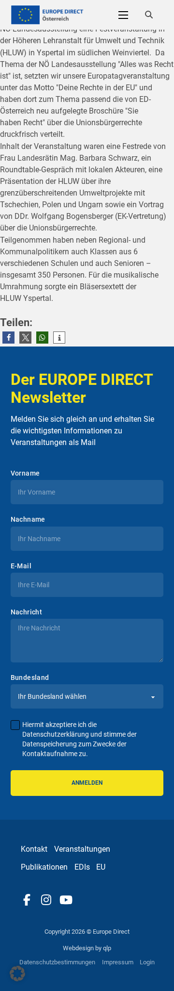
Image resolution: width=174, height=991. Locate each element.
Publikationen (44, 867)
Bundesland (30, 677)
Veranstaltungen (82, 849)
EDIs (82, 867)
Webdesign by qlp (87, 948)
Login (147, 962)
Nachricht (27, 612)
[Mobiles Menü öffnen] (123, 15)
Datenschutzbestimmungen (57, 962)
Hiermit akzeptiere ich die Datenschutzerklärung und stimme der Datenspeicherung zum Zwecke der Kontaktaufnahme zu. (79, 739)
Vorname (25, 473)
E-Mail (21, 565)
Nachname (28, 519)
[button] (8, 337)
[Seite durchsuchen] (148, 15)
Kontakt (34, 849)
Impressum (117, 962)
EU (100, 867)
